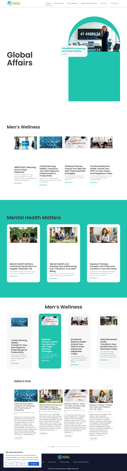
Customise (11, 464)
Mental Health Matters (89, 3)
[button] (111, 386)
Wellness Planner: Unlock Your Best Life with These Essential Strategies (75, 170)
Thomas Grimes (50, 410)
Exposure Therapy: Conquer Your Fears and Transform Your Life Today (103, 266)
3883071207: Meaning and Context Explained (25, 169)
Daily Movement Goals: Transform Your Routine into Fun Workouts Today (108, 344)
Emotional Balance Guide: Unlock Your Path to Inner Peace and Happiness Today (101, 170)
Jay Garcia (24, 411)
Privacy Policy (65, 462)
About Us (103, 3)
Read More (24, 433)
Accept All (34, 464)
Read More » (65, 54)
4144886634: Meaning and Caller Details (73, 50)
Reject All (22, 464)
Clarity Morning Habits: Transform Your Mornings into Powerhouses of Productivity (49, 171)
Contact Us (114, 3)
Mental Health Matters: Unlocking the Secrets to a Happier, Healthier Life (23, 266)
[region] (22, 458)
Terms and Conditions (81, 462)
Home (48, 3)
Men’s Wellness (72, 3)
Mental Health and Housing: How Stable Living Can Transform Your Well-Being (63, 268)
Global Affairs (59, 3)
